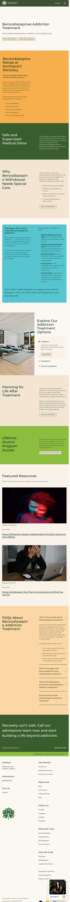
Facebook (41, 821)
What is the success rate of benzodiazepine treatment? (51, 618)
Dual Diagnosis (43, 840)
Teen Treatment (44, 844)
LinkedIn (41, 817)
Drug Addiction (43, 837)
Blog (40, 786)
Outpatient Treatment (46, 871)
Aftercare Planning (45, 879)
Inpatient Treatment (45, 864)
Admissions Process (45, 770)
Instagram (42, 813)
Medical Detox (43, 860)
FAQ (39, 797)
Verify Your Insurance (45, 774)
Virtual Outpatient (49, 366)
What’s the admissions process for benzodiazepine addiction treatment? (51, 684)
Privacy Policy (6, 901)
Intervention (42, 790)
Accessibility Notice (16, 901)
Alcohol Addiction (44, 833)
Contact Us (42, 767)
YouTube (41, 810)
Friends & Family (44, 794)
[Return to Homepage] (10, 3)
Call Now (58, 3)
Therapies (41, 856)
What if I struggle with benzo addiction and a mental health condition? (50, 671)
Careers (5, 792)
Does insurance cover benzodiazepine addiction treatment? (50, 698)
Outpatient (45, 361)
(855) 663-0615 (7, 780)
